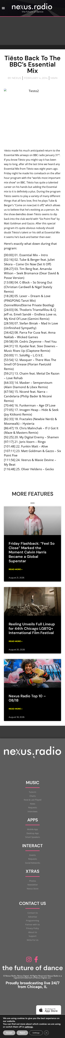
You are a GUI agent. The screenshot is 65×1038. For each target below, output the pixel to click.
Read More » (15, 569)
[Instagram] (28, 959)
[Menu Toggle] (3, 8)
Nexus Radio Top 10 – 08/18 (27, 698)
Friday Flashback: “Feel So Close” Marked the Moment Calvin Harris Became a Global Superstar (32, 552)
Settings (36, 1033)
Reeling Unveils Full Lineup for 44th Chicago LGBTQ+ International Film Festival (32, 628)
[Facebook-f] (36, 959)
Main (53, 78)
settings (29, 1027)
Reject (22, 1033)
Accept (9, 1033)
